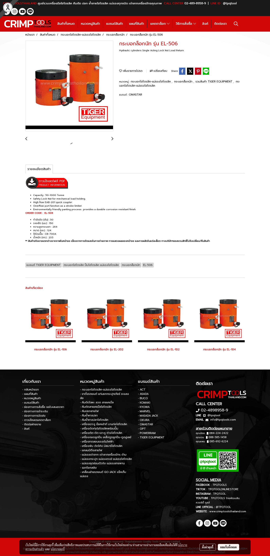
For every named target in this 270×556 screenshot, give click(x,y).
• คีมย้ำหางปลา (89, 415)
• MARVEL (144, 411)
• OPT (142, 429)
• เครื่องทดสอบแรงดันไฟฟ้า (96, 442)
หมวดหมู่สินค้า (90, 23)
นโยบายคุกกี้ (58, 549)
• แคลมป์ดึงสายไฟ (91, 450)
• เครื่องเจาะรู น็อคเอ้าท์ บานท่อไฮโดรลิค (103, 424)
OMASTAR (135, 95)
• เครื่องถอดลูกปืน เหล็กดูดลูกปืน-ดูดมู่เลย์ (105, 437)
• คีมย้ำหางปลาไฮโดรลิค (94, 420)
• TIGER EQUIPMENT (151, 437)
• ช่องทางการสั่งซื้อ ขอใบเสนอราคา (43, 407)
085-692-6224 (219, 441)
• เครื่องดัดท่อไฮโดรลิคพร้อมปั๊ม (99, 428)
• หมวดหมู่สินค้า (31, 398)
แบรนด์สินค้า (114, 23)
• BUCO (143, 398)
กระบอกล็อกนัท (183, 81)
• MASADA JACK (148, 416)
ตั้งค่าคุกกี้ (207, 547)
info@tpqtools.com (223, 420)
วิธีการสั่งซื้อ (184, 23)
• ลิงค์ (25, 429)
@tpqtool (214, 415)
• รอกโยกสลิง (88, 468)
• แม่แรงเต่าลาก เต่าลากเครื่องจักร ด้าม (103, 455)
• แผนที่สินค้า (30, 394)
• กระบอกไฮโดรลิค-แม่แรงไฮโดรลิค (101, 390)
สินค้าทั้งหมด (66, 23)
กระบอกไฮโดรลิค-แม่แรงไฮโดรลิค (151, 81)
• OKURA (143, 420)
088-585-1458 (218, 437)
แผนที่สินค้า (136, 23)
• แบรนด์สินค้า (30, 403)
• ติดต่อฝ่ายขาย (31, 424)
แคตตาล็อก (158, 23)
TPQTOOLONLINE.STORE (223, 489)
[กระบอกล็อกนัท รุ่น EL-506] (69, 86)
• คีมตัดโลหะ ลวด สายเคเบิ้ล (97, 402)
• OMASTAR (145, 424)
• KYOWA (144, 407)
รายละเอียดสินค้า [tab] (39, 169)
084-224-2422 (218, 433)
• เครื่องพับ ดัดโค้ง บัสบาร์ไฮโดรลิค (101, 446)
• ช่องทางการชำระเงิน (35, 411)
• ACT (141, 390)
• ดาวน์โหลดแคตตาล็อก (36, 420)
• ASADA (143, 394)
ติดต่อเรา (220, 23)
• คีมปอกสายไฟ (89, 411)
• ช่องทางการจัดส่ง (33, 416)
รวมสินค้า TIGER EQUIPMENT (214, 81)
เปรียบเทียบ (160, 71)
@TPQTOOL (223, 507)
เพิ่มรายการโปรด (132, 71)
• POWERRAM (147, 433)
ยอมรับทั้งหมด (228, 547)
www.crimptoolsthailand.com (227, 511)
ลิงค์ (205, 23)
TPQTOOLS (219, 485)
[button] (236, 23)
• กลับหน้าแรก (30, 390)
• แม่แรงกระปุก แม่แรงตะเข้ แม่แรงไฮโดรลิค (106, 459)
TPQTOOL (219, 494)
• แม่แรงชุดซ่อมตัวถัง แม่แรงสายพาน (102, 463)
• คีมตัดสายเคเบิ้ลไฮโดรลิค (96, 407)
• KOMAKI (144, 403)
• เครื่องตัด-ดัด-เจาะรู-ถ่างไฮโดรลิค (101, 433)
